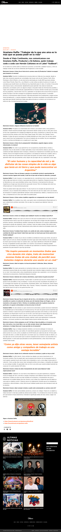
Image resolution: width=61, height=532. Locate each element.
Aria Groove (13, 49)
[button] (4, 429)
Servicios (37, 530)
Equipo (33, 530)
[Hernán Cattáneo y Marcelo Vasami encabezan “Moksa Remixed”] (33, 465)
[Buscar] (56, 443)
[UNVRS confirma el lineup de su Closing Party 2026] (13, 465)
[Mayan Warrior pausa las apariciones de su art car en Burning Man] (33, 448)
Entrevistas (6, 47)
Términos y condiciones (53, 530)
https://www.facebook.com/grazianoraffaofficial (18, 421)
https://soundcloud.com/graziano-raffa (16, 423)
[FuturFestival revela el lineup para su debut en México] (13, 448)
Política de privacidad (44, 530)
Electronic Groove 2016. (10, 530)
